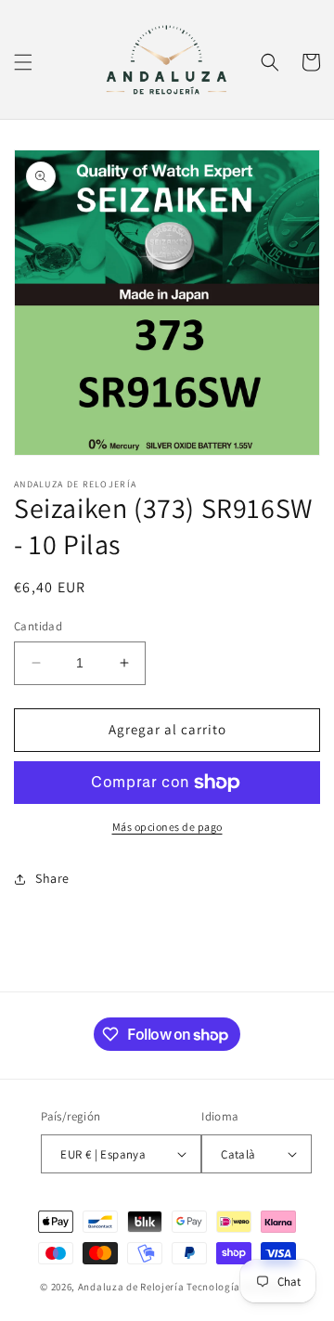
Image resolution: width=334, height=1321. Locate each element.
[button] (23, 62)
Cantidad (38, 626)
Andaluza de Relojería (131, 1286)
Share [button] (52, 878)
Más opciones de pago (167, 827)
